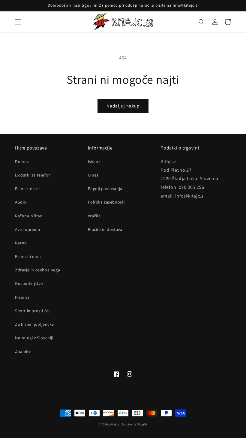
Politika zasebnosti (106, 202)
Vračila (94, 216)
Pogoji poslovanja (105, 188)
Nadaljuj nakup (123, 106)
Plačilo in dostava (105, 229)
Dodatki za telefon (33, 175)
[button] (18, 22)
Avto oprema (27, 229)
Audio (20, 202)
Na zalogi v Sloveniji (34, 337)
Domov (22, 161)
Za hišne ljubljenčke (34, 324)
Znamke (23, 351)
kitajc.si (115, 424)
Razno (21, 243)
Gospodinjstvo (29, 283)
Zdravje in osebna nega (37, 270)
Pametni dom (28, 256)
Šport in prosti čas (32, 310)
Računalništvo (29, 216)
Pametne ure (27, 188)
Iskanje (95, 161)
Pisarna (22, 297)
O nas (93, 175)
